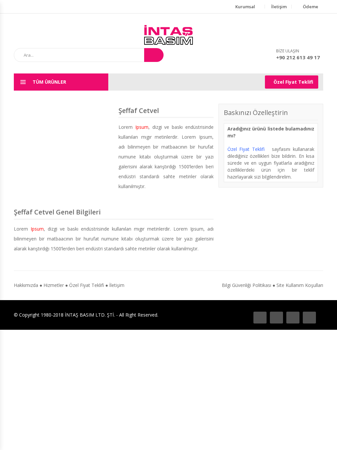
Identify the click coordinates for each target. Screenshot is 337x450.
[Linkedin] (309, 317)
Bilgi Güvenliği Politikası (246, 285)
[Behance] (276, 317)
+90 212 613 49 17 (298, 57)
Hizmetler (53, 285)
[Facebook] (260, 317)
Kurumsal (245, 7)
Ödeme (310, 7)
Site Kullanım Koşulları (299, 285)
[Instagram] (292, 317)
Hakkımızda (26, 285)
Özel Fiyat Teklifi (293, 82)
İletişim (279, 7)
